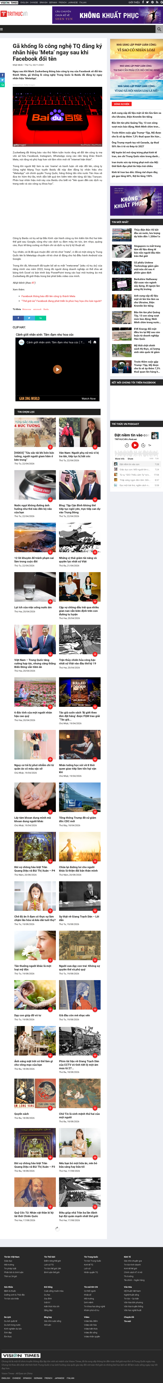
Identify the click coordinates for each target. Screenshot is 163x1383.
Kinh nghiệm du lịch (13, 1329)
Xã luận (47, 1325)
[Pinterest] (152, 2)
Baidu (46, 309)
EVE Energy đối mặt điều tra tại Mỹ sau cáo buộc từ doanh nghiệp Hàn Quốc (147, 333)
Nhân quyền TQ (91, 1272)
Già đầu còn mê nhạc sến (74, 1015)
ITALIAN (82, 2)
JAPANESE (73, 2)
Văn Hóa (128, 1287)
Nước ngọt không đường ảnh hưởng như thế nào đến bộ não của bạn (33, 509)
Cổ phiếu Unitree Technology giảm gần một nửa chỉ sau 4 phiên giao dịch (146, 267)
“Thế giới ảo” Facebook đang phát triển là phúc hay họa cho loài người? (61, 300)
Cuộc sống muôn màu (54, 1291)
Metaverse (26, 309)
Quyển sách (21, 1113)
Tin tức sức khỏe (11, 1298)
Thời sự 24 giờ (10, 1276)
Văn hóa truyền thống (133, 1306)
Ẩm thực (8, 1336)
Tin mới (127, 1321)
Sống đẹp (48, 1310)
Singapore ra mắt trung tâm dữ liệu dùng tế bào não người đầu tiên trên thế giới (147, 251)
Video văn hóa (90, 1325)
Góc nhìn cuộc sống (52, 1321)
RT (33, 282)
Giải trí (47, 1302)
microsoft (37, 309)
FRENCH (62, 2)
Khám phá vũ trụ (91, 1310)
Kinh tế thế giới (130, 1268)
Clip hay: (19, 327)
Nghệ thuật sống (131, 1295)
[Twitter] (147, 2)
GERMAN (53, 2)
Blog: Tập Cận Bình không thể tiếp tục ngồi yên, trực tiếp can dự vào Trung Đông (79, 509)
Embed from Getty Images (24, 85)
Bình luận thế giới (52, 1272)
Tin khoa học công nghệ (94, 1306)
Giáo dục (8, 1261)
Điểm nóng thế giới (52, 1261)
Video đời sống (90, 1332)
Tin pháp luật (10, 1268)
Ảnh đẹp (8, 1332)
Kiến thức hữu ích (51, 1306)
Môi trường (9, 1264)
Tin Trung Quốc (91, 1257)
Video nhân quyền (92, 1336)
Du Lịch (7, 1317)
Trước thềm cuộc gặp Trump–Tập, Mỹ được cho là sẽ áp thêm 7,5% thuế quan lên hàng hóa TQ (136, 136)
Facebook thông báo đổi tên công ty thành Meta (48, 296)
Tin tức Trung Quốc (92, 1261)
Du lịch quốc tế (10, 1321)
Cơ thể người (90, 1291)
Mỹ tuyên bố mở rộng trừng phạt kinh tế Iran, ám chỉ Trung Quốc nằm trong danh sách (135, 156)
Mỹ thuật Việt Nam (132, 1291)
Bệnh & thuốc (10, 1291)
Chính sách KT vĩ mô (133, 1272)
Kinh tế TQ (88, 1264)
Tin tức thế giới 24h (52, 1268)
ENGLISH (24, 2)
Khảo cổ (87, 1295)
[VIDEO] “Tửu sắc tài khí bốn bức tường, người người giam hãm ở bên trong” (34, 456)
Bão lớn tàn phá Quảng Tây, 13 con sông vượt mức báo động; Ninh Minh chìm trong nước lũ (136, 126)
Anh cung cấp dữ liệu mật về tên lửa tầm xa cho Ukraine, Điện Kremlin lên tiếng (146, 300)
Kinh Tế (127, 1257)
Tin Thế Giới (49, 1257)
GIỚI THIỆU (134, 2)
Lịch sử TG (49, 1264)
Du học (47, 1295)
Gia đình (48, 1298)
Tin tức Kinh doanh (132, 1264)
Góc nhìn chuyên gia (133, 1261)
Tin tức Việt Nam (11, 1257)
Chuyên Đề (129, 1317)
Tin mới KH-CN (91, 1287)
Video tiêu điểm (91, 1321)
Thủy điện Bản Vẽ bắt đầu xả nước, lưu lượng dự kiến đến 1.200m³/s (147, 233)
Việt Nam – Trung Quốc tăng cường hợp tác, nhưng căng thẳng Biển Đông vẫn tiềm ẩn (35, 663)
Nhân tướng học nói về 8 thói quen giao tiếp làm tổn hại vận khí (77, 769)
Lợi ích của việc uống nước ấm (33, 607)
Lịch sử (87, 1268)
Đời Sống (48, 1287)
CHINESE (34, 2)
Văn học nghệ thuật (132, 1310)
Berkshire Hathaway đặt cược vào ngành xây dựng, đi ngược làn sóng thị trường (147, 284)
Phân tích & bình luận (13, 1272)
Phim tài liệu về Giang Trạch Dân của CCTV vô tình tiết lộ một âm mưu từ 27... (79, 1065)
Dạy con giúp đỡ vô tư (27, 1015)
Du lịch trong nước (12, 1325)
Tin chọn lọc (26, 411)
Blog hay (48, 1317)
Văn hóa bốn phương (133, 1302)
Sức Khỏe (8, 1287)
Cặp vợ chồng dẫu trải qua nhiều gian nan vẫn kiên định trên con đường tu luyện (79, 611)
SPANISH (43, 2)
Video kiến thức (91, 1329)
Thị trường (128, 1276)
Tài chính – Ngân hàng (134, 1280)
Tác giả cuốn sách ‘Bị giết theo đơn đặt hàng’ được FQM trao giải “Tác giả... (79, 716)
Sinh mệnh (88, 1302)
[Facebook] (143, 2)
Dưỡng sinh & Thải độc (14, 1295)
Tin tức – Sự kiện (131, 1298)
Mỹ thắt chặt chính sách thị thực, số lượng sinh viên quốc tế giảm (147, 349)
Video (86, 1317)
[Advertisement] (57, 211)
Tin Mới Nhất (120, 222)
